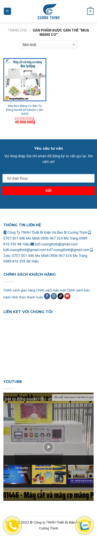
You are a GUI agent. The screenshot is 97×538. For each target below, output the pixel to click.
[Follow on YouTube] (67, 296)
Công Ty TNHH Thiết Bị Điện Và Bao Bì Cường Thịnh (47, 232)
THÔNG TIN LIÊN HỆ (22, 225)
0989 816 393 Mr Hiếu (21, 261)
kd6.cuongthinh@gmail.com (25, 250)
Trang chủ (17, 30)
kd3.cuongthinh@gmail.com (56, 244)
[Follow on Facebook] (47, 296)
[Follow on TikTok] (61, 296)
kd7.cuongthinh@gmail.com (68, 250)
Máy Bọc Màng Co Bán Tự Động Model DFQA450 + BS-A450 (25, 109)
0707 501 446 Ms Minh (31, 256)
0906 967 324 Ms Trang (60, 238)
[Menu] (7, 11)
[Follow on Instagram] (54, 296)
